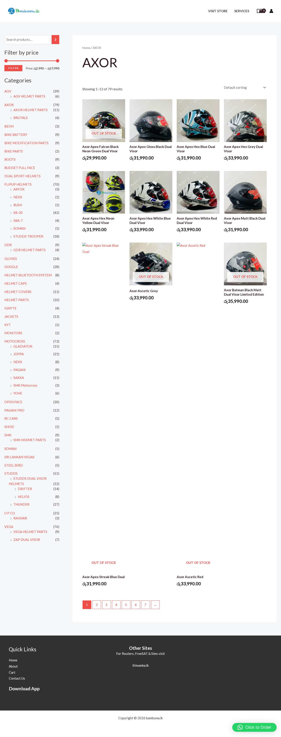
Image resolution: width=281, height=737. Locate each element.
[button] (254, 727)
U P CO (9, 513)
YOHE (17, 393)
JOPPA (18, 354)
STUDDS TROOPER (28, 236)
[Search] (55, 39)
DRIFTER (25, 489)
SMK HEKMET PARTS (29, 440)
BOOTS (10, 159)
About (13, 666)
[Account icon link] (271, 11)
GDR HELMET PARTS (29, 250)
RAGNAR (20, 518)
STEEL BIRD (13, 465)
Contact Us (17, 678)
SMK (7, 435)
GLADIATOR (22, 346)
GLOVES (10, 259)
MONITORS (13, 333)
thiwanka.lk (140, 665)
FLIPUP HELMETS (18, 184)
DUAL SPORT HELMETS (22, 176)
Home (86, 48)
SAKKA (18, 378)
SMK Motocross (25, 385)
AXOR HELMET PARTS (30, 110)
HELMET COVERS (17, 292)
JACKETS (11, 316)
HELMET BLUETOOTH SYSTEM (28, 275)
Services (241, 11)
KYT (7, 325)
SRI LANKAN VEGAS (19, 457)
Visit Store (218, 11)
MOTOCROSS (14, 341)
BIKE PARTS (13, 151)
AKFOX (19, 189)
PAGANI (19, 370)
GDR (8, 245)
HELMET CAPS (15, 283)
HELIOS (23, 497)
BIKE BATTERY (15, 135)
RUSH (17, 205)
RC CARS (11, 418)
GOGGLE (11, 267)
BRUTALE (20, 118)
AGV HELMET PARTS (29, 96)
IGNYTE (10, 308)
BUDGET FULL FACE (19, 168)
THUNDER (21, 504)
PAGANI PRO (14, 410)
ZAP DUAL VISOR (26, 540)
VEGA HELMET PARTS (30, 532)
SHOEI (9, 427)
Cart (12, 672)
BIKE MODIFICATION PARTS (26, 143)
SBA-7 (18, 220)
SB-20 (18, 213)
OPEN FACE (13, 402)
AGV (7, 91)
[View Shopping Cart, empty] (261, 11)
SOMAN (19, 228)
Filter (13, 68)
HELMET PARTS (16, 300)
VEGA (8, 527)
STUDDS (11, 473)
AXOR (9, 105)
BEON (9, 126)
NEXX (17, 197)
